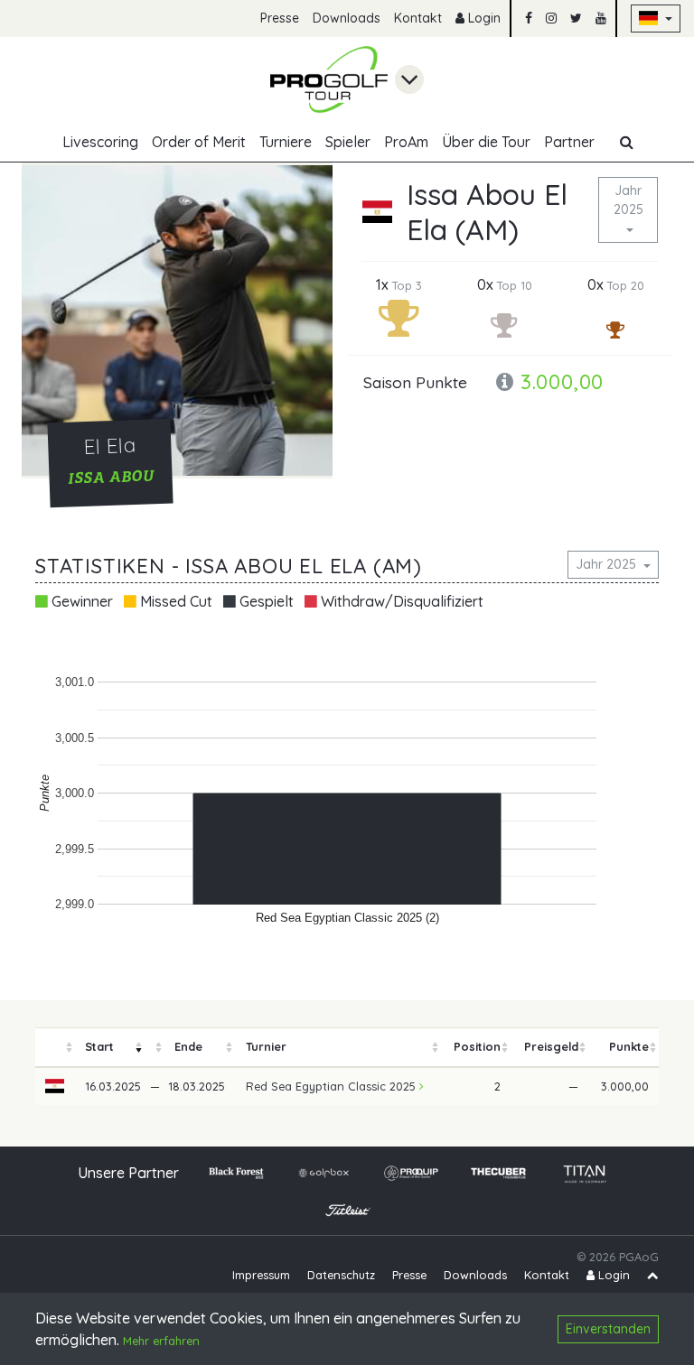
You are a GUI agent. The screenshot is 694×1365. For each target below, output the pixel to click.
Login (482, 18)
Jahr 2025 (628, 200)
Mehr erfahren (161, 1340)
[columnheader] (55, 1047)
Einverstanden (608, 1329)
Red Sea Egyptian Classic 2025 (332, 1086)
